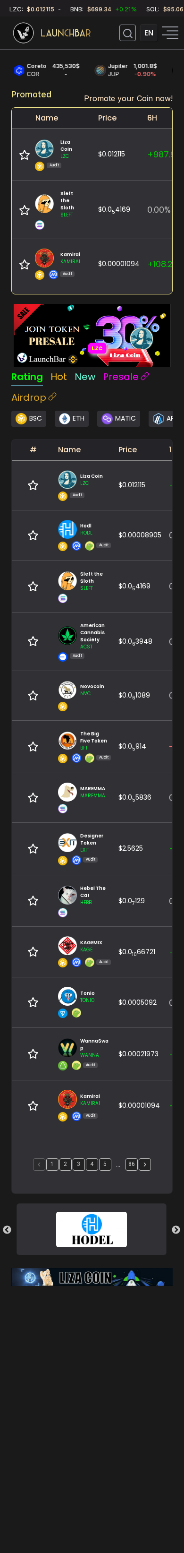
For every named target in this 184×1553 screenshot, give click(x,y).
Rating (27, 376)
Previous (7, 1230)
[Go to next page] (145, 1164)
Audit (54, 165)
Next (176, 1230)
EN (148, 32)
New (85, 376)
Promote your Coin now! (128, 98)
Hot (58, 376)
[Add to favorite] (24, 155)
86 (131, 1164)
